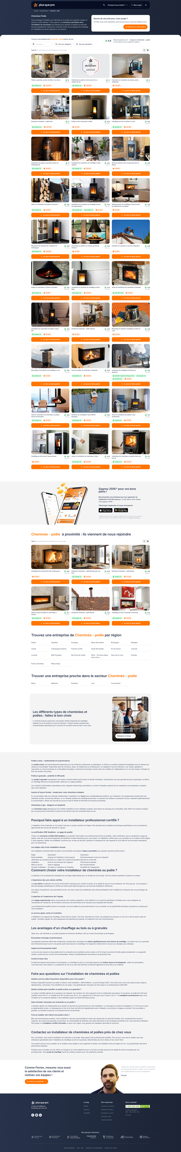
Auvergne (74, 642)
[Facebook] (32, 1115)
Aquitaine (54, 642)
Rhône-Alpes (55, 664)
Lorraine (34, 655)
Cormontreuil (115, 683)
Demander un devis (107, 1113)
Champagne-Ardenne (58, 649)
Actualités (87, 1113)
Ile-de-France (116, 649)
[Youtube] (36, 1115)
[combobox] (42, 44)
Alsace (33, 642)
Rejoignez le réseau (124, 736)
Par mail (128, 1115)
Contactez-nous (106, 1116)
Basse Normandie (97, 642)
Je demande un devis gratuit (135, 27)
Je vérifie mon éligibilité (35, 1081)
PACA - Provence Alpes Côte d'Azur (99, 656)
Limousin (134, 649)
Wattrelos (54, 683)
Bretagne (134, 642)
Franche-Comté (76, 649)
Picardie (134, 655)
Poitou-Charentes (37, 664)
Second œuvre (44, 11)
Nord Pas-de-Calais (78, 655)
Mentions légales (69, 1148)
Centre (33, 649)
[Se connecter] (146, 5)
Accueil (36, 11)
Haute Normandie (97, 649)
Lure (92, 683)
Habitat (86, 1106)
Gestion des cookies (111, 1148)
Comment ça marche (107, 1106)
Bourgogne (115, 642)
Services (86, 1109)
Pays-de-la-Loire (117, 655)
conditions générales (134, 517)
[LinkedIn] (40, 1115)
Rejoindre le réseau (107, 1109)
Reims (33, 683)
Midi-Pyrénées (56, 655)
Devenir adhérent (106, 1120)
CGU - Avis (80, 1148)
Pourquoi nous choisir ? (116, 5)
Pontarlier (74, 683)
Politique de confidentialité (94, 1148)
